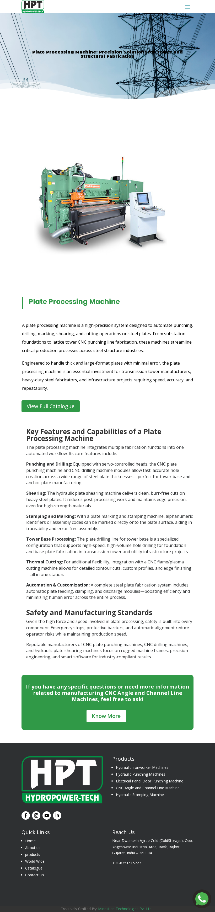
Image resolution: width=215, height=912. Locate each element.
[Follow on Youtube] (46, 815)
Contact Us (34, 874)
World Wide (35, 861)
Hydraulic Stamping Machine (140, 794)
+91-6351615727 (126, 862)
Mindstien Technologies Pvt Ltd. (126, 908)
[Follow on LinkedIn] (57, 815)
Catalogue (33, 868)
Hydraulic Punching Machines (140, 774)
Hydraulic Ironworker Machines (142, 767)
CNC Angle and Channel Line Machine (148, 787)
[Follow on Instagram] (36, 815)
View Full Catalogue (50, 406)
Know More (106, 715)
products (32, 854)
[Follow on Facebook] (26, 815)
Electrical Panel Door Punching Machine (149, 780)
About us (32, 847)
